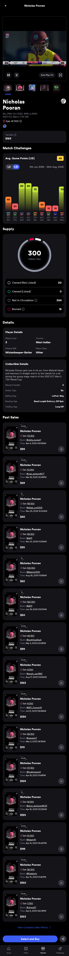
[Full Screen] (60, 75)
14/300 (30, 802)
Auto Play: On (47, 75)
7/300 (30, 903)
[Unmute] (17, 75)
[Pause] (9, 75)
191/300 (30, 503)
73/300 (30, 436)
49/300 (30, 534)
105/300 (31, 568)
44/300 (30, 636)
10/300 (30, 470)
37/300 (30, 768)
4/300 (30, 670)
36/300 (30, 869)
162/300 (31, 602)
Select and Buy (30, 939)
